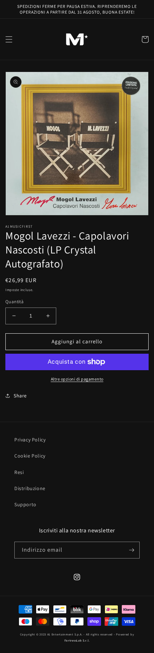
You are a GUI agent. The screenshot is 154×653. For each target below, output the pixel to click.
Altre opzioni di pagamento (77, 379)
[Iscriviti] (131, 550)
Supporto (25, 504)
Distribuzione (29, 488)
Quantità (14, 302)
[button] (9, 39)
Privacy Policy (29, 439)
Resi (19, 472)
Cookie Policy (29, 456)
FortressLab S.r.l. (77, 640)
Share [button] (20, 395)
